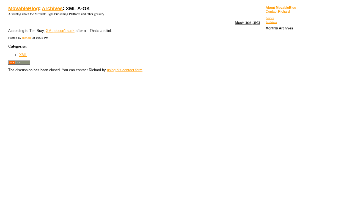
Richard (27, 37)
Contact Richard (278, 11)
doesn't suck (60, 31)
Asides (270, 18)
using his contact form (124, 70)
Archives (52, 8)
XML (23, 55)
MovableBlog (23, 8)
